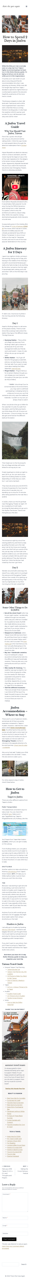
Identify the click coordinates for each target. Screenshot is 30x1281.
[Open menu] (26, 6)
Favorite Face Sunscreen (15, 1103)
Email (5, 1225)
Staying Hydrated (13, 1156)
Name (5, 1218)
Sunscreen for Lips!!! (13, 1100)
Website (5, 1233)
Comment (6, 1194)
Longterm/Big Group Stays (16, 1145)
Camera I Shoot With (14, 1141)
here (10, 814)
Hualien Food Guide (14, 994)
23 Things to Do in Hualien (16, 996)
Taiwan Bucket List (13, 969)
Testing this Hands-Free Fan (15, 1088)
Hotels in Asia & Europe (14, 1149)
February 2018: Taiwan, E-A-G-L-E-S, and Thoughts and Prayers (7, 1172)
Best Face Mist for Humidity (16, 1098)
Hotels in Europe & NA (14, 1147)
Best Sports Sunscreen (14, 1105)
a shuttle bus (12, 871)
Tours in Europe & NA (14, 1152)
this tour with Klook (8, 929)
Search (23, 1264)
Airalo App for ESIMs (13, 1136)
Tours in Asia (11, 1154)
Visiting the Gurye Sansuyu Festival (23, 1170)
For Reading (11, 1143)
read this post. (16, 368)
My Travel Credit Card (14, 1139)
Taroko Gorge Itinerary (15, 998)
